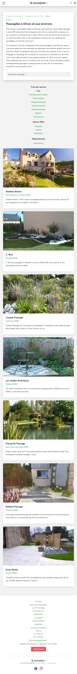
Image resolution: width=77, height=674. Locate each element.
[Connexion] (75, 3)
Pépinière (38, 113)
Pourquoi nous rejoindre (38, 628)
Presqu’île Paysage (15, 443)
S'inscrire (38, 631)
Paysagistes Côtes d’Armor (34, 16)
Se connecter (38, 634)
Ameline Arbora (14, 191)
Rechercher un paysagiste (38, 605)
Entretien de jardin (38, 106)
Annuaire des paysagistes (14, 16)
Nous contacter (38, 637)
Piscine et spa (38, 117)
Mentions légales (40, 663)
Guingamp (38, 126)
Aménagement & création (38, 95)
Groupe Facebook (38, 621)
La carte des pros (38, 611)
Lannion (38, 130)
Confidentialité (51, 663)
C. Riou (9, 254)
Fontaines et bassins (38, 109)
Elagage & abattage (38, 102)
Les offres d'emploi (38, 608)
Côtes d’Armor (38, 143)
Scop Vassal (12, 569)
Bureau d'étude (38, 98)
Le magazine (38, 618)
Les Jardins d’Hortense (17, 380)
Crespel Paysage (14, 317)
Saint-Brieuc (38, 133)
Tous (38, 91)
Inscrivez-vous (38, 649)
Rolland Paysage (14, 506)
